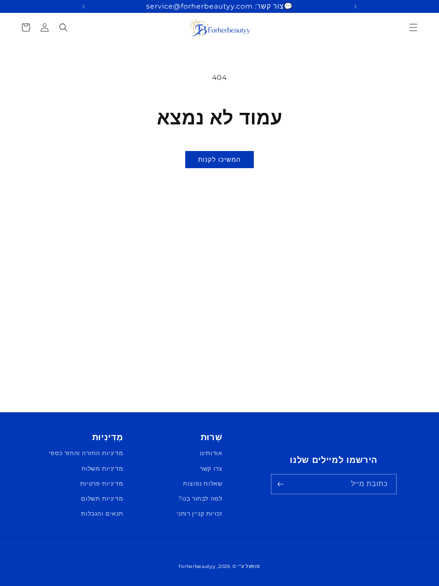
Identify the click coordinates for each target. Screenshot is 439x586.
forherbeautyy (197, 566)
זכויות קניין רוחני (200, 513)
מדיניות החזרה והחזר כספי (86, 453)
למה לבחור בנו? (200, 498)
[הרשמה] (280, 484)
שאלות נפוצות (202, 483)
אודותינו (211, 453)
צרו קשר (211, 468)
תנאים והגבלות (102, 513)
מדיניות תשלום (102, 498)
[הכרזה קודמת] (355, 6)
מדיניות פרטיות (101, 483)
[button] (413, 27)
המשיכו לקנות (219, 159)
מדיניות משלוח (102, 468)
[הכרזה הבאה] (83, 6)
